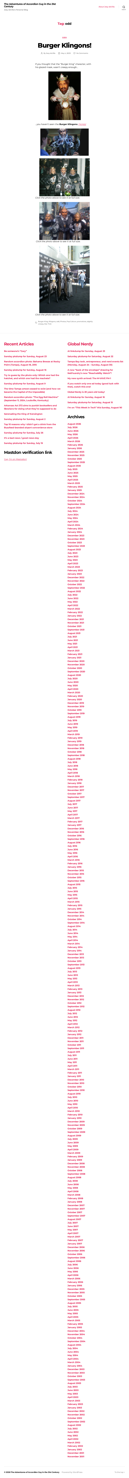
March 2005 (74, 1320)
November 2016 (76, 832)
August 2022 (74, 591)
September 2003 (76, 1380)
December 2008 (76, 1163)
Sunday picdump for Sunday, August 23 (25, 356)
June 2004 (73, 1352)
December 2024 (76, 493)
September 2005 (76, 1299)
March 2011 (73, 1069)
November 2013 (76, 957)
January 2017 (74, 825)
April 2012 (73, 1024)
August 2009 (74, 1135)
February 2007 (75, 1240)
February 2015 (75, 905)
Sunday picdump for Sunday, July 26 (23, 432)
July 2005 (73, 1306)
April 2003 (73, 1397)
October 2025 (75, 459)
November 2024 (76, 497)
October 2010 (75, 1086)
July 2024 (73, 511)
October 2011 (74, 1045)
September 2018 (76, 755)
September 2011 (76, 1048)
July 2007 (73, 1222)
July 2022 (72, 595)
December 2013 (76, 954)
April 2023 (73, 563)
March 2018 (74, 776)
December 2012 (76, 996)
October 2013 (74, 961)
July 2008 (73, 1181)
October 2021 (74, 626)
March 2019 (74, 734)
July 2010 (72, 1097)
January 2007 (75, 1243)
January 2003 (75, 1407)
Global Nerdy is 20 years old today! (86, 392)
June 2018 (73, 766)
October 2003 (75, 1376)
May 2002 (73, 1435)
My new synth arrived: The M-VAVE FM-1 (89, 378)
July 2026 (73, 427)
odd (57, 321)
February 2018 (75, 779)
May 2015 (72, 895)
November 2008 (76, 1167)
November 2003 (76, 1373)
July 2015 (72, 888)
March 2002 (74, 1442)
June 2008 (73, 1184)
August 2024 (74, 507)
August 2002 (74, 1425)
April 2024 (73, 521)
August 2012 (74, 1010)
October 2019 (75, 710)
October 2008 (75, 1170)
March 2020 (74, 692)
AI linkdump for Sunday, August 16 (86, 397)
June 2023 (73, 556)
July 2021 (72, 636)
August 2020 (74, 675)
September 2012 (76, 1006)
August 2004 (74, 1345)
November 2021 (76, 622)
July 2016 (72, 846)
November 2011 (76, 1041)
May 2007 (73, 1229)
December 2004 (76, 1331)
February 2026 (75, 445)
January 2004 (75, 1366)
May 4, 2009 (66, 53)
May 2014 (72, 936)
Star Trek (47, 324)
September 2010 (76, 1090)
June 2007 (73, 1226)
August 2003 (74, 1383)
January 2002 (75, 1449)
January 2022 (75, 615)
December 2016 (76, 828)
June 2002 (73, 1432)
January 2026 (75, 448)
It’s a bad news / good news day (21, 438)
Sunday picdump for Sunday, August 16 (25, 370)
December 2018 (76, 745)
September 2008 (76, 1174)
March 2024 (74, 525)
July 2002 (73, 1428)
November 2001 (76, 1456)
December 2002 (76, 1411)
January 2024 (75, 532)
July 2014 (72, 929)
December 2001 (76, 1453)
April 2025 (73, 479)
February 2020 (75, 696)
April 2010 (73, 1107)
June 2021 (73, 640)
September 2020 (76, 671)
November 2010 (76, 1083)
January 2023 (75, 574)
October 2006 (75, 1254)
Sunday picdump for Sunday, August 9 (25, 383)
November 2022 (76, 581)
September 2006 (76, 1257)
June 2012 (73, 1017)
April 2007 (73, 1233)
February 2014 (75, 947)
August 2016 (74, 842)
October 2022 (75, 584)
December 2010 (76, 1079)
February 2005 (75, 1324)
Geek (64, 37)
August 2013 (74, 968)
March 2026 (74, 441)
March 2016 (74, 860)
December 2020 (76, 661)
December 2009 (76, 1121)
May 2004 (73, 1355)
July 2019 (72, 720)
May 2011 (72, 1062)
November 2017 (76, 790)
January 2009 (75, 1160)
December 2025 (76, 452)
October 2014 (75, 919)
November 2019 (76, 706)
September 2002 (76, 1421)
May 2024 (73, 518)
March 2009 (74, 1153)
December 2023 (76, 535)
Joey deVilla (50, 53)
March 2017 (74, 818)
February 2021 (75, 654)
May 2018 (72, 769)
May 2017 (72, 811)
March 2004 (74, 1362)
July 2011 (72, 1055)
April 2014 (73, 940)
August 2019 (74, 717)
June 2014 (73, 933)
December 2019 (76, 703)
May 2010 (72, 1104)
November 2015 (76, 874)
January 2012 (74, 1034)
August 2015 (74, 884)
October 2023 (75, 542)
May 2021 (72, 643)
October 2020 (75, 668)
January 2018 (75, 783)
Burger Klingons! (64, 45)
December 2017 (76, 786)
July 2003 (73, 1386)
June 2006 (73, 1268)
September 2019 (76, 713)
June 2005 (73, 1310)
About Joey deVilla (107, 7)
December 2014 (76, 912)
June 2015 (73, 891)
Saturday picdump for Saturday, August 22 (90, 356)
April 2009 (73, 1149)
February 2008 (75, 1198)
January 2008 (75, 1202)
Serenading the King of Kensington (23, 414)
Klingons (52, 321)
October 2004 (75, 1338)
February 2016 (75, 863)
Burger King (43, 321)
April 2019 (73, 731)
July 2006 (73, 1264)
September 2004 (76, 1341)
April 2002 (73, 1439)
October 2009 (75, 1128)
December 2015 (76, 870)
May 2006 (73, 1271)
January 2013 (74, 992)
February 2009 (75, 1156)
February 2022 (75, 612)
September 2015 (76, 881)
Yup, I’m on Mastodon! (15, 459)
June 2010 (73, 1100)
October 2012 (74, 1003)
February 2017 (75, 821)
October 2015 (75, 877)
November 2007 (76, 1209)
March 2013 (73, 985)
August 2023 (74, 549)
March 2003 (74, 1400)
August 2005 (74, 1303)
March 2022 (74, 608)
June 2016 (73, 849)
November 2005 (76, 1292)
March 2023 (74, 567)
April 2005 (73, 1317)
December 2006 (76, 1247)
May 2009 (73, 1146)
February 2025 (75, 486)
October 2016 (75, 835)
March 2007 (74, 1236)
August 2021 (74, 633)
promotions (81, 321)
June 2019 (73, 724)
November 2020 (76, 664)
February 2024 (75, 528)
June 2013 (73, 975)
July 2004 (73, 1348)
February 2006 (75, 1282)
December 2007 (76, 1205)
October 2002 (75, 1418)
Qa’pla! (82, 124)
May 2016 (72, 853)
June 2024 (73, 514)
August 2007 (74, 1219)
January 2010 (75, 1118)
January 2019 (74, 741)
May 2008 (73, 1188)
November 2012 (76, 999)
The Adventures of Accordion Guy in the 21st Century (30, 5)
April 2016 (73, 856)
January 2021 (74, 657)
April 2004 (73, 1359)
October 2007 (75, 1212)
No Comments (82, 53)
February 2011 (75, 1073)
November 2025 (76, 455)
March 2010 (74, 1111)
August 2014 (74, 926)
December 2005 (76, 1289)
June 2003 (73, 1390)
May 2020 (73, 685)
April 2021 (73, 647)
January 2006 (75, 1285)
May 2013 (72, 978)
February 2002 (75, 1446)
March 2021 (73, 650)
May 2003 (73, 1393)
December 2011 (75, 1038)
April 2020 (73, 689)
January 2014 (75, 950)
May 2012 (72, 1020)
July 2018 (72, 762)
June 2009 (73, 1142)
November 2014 (76, 915)
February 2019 (75, 738)
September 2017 (76, 797)
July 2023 (72, 553)
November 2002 (76, 1414)
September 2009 (76, 1132)
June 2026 (73, 431)
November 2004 (76, 1334)
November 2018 (76, 748)
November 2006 (76, 1250)
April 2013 (73, 982)
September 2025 (76, 462)
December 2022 (76, 577)
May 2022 (73, 602)
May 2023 (73, 560)
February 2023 (75, 570)
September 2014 (76, 922)
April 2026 (73, 438)
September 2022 (76, 588)
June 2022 (73, 598)
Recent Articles (19, 343)
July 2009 (73, 1139)
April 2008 (73, 1191)
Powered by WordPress (72, 1472)
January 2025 (75, 490)
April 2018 (73, 773)
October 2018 (75, 752)
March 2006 (74, 1278)
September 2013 (76, 964)
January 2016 (74, 867)
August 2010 (74, 1093)
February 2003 (75, 1404)
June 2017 (73, 807)
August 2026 (74, 424)
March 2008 (74, 1195)
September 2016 (76, 839)
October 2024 (75, 500)
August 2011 (74, 1052)
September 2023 (76, 546)
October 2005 (75, 1296)
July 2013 (72, 971)
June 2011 (73, 1059)
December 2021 (76, 619)
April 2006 (73, 1275)
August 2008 (74, 1177)
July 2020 (73, 678)
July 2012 (72, 1013)
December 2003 (76, 1369)
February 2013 (75, 989)
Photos (63, 321)
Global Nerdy (80, 343)
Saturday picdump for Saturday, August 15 (90, 402)
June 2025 (73, 472)
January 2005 (75, 1327)
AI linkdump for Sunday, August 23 (86, 351)
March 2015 (74, 902)
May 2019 (72, 727)
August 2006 (74, 1261)
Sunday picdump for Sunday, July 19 (23, 443)
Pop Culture (71, 321)
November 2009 (76, 1125)
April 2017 (73, 814)
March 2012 (73, 1027)
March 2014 (74, 943)
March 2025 (74, 483)
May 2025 (73, 476)
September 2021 (76, 629)
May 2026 (73, 434)
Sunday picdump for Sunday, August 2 (24, 419)
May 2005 (73, 1313)
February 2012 (75, 1031)
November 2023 (76, 539)
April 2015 (73, 898)
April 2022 (73, 605)
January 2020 (75, 699)
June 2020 (73, 682)
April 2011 (72, 1066)
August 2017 (74, 800)
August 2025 (74, 466)
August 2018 (74, 759)
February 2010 (75, 1114)
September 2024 (76, 504)
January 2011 (74, 1076)
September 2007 (76, 1215)
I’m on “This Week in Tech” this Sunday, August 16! (95, 407)
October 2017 (75, 793)
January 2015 (74, 909)
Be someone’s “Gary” (15, 351)
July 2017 (72, 804)
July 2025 (73, 469)
